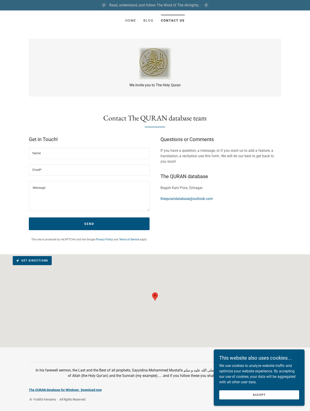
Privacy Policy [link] (104, 239)
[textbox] (89, 153)
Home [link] (130, 20)
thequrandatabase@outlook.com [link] (186, 199)
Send (89, 224)
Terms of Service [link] (129, 239)
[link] (155, 63)
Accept (259, 394)
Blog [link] (148, 20)
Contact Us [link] (173, 20)
